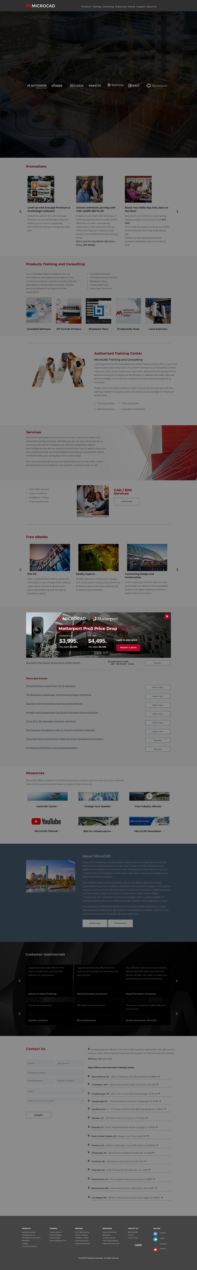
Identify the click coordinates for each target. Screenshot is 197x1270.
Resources (121, 6)
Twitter (162, 1238)
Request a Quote (128, 648)
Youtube (163, 1248)
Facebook (163, 1244)
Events (131, 6)
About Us (151, 6)
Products (86, 6)
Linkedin (163, 1233)
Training (96, 6)
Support (140, 6)
